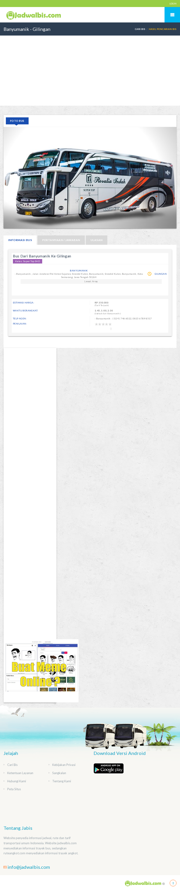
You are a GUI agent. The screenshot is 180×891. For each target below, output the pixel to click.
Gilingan (161, 273)
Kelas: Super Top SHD (27, 261)
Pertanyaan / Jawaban (61, 240)
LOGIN (172, 3)
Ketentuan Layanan (20, 773)
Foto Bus (17, 120)
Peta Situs (14, 789)
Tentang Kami (61, 781)
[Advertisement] (90, 70)
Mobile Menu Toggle (172, 14)
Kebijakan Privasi (63, 765)
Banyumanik (79, 270)
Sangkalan (59, 773)
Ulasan (96, 240)
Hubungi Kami (16, 781)
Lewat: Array (91, 281)
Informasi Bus (20, 240)
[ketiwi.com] (41, 670)
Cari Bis (140, 29)
